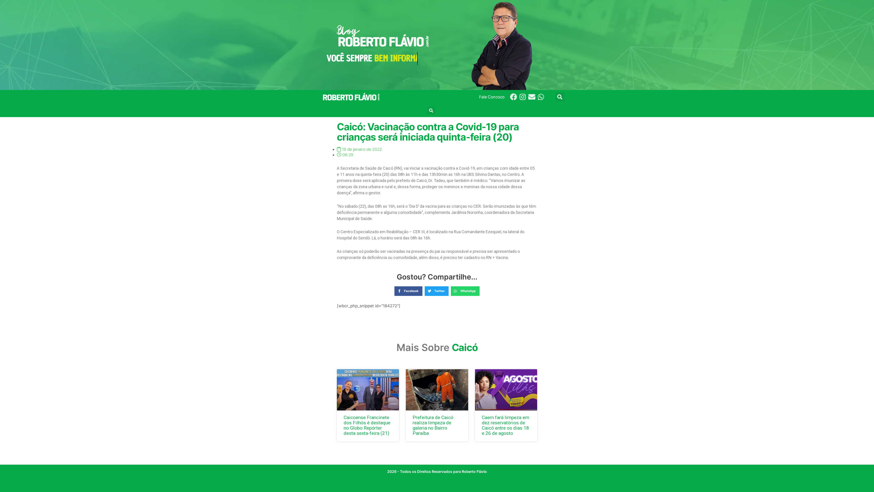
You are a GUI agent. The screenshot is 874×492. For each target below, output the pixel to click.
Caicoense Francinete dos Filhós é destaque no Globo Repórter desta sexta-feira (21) (367, 425)
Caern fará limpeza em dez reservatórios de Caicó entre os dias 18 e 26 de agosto (505, 425)
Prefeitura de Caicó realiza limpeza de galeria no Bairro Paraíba (433, 425)
